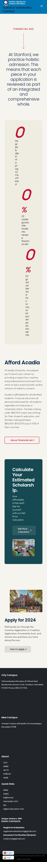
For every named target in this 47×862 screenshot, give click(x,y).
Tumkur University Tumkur (17, 9)
